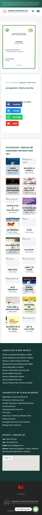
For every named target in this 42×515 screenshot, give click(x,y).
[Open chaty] (36, 509)
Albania (21, 494)
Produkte (14, 83)
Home (8, 83)
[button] (33, 11)
